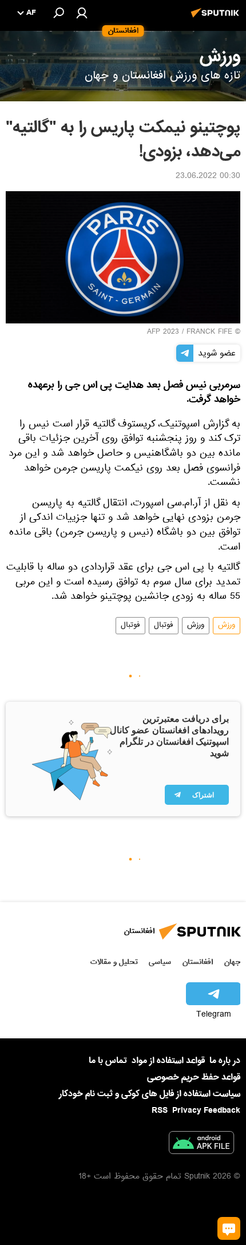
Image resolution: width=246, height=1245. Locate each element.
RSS (160, 1110)
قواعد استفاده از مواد (168, 1061)
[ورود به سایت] (81, 12)
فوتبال (163, 626)
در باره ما (224, 1061)
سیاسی (160, 962)
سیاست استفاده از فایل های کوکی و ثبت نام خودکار (149, 1094)
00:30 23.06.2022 (208, 177)
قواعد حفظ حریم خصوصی (193, 1077)
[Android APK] (201, 1145)
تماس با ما (108, 1061)
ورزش (226, 626)
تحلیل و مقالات (114, 962)
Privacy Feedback (206, 1110)
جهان (232, 962)
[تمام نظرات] (228, 1228)
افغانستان (197, 962)
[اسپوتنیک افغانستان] (216, 19)
